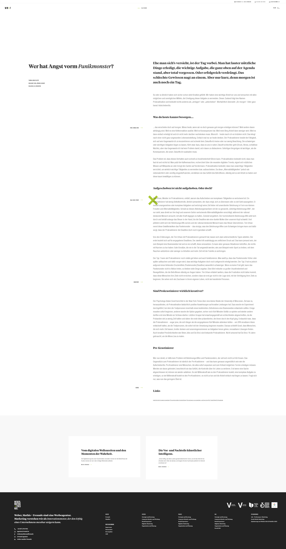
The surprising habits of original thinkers (178, 400)
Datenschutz (108, 529)
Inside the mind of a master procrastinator (161, 400)
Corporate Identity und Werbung (151, 519)
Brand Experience (147, 521)
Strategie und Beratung (148, 517)
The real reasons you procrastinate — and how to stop (197, 400)
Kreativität (218, 528)
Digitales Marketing (147, 523)
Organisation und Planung (149, 526)
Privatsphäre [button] (109, 531)
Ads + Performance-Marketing (259, 517)
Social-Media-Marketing (257, 519)
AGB (106, 534)
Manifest (107, 519)
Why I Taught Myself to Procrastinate (215, 400)
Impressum (108, 527)
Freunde (107, 517)
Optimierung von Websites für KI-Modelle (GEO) (264, 521)
